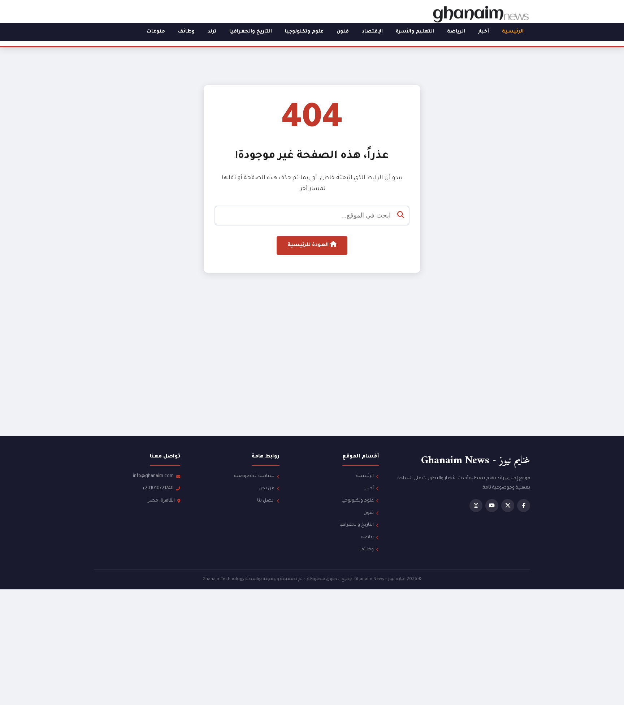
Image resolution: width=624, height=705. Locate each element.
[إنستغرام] (475, 505)
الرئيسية (513, 31)
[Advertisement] (312, 368)
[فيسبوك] (523, 505)
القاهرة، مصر (161, 500)
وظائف (186, 31)
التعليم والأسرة (415, 31)
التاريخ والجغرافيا (250, 31)
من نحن (266, 488)
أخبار (483, 31)
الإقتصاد (372, 31)
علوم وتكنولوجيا (304, 31)
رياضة (367, 537)
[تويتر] (507, 505)
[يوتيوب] (491, 505)
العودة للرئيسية (308, 245)
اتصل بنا (265, 500)
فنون (343, 31)
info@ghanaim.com (153, 476)
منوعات (156, 31)
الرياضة (456, 31)
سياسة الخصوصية (254, 476)
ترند (212, 31)
